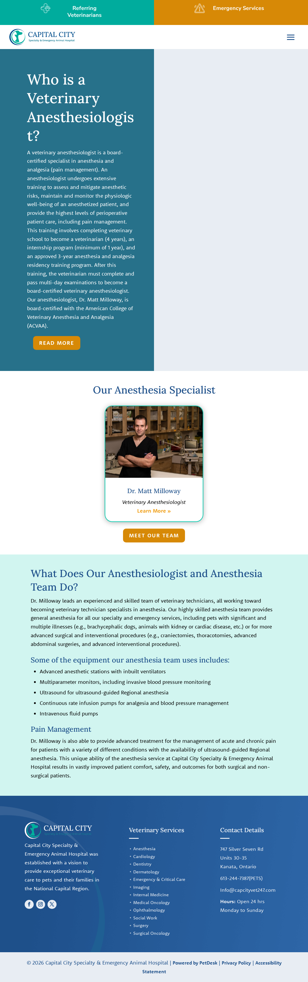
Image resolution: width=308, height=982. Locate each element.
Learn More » (154, 510)
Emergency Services (238, 8)
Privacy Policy (236, 963)
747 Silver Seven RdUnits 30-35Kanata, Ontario (241, 857)
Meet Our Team (154, 535)
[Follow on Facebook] (29, 904)
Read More (56, 342)
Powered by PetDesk (195, 963)
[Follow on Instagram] (40, 904)
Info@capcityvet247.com (248, 890)
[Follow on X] (52, 904)
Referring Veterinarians (84, 12)
